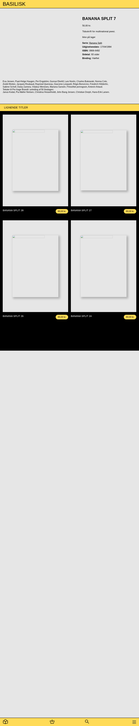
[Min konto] (5, 722)
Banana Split (95, 43)
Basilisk (14, 4)
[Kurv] (52, 722)
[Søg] (87, 722)
